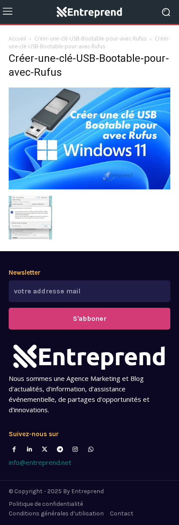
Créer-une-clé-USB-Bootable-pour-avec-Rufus (90, 38)
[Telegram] (60, 449)
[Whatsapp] (90, 449)
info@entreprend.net (40, 462)
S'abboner (89, 318)
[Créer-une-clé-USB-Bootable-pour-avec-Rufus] (89, 187)
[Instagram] (75, 449)
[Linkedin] (29, 449)
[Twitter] (44, 449)
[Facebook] (14, 449)
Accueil (17, 38)
